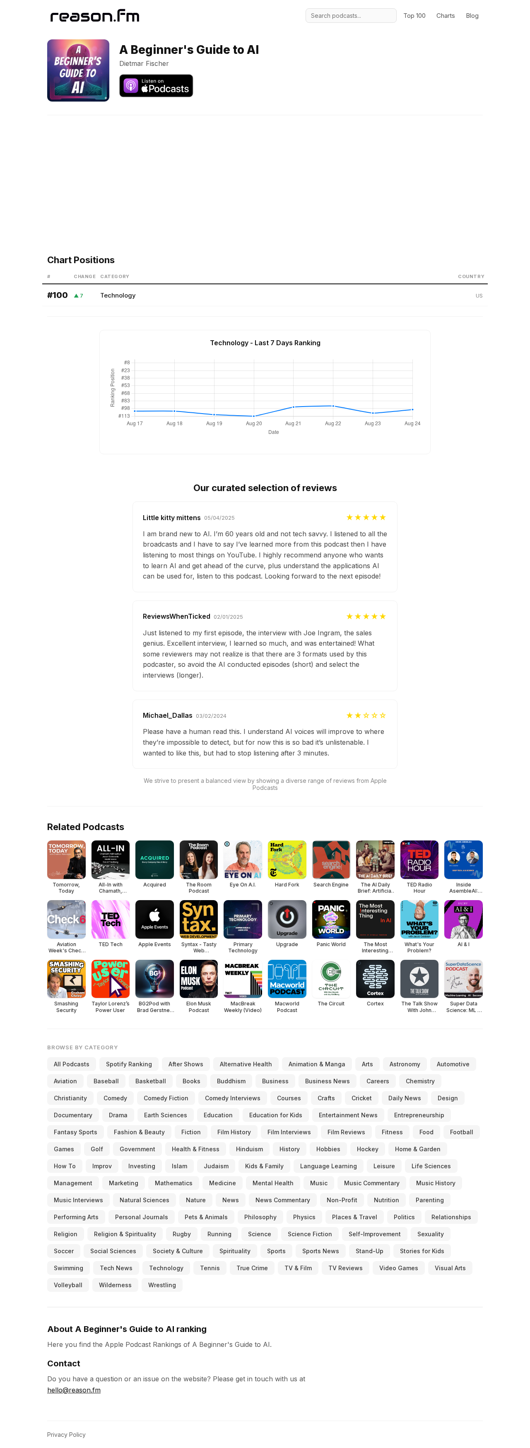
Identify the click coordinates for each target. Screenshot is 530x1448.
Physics (304, 1216)
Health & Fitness (195, 1149)
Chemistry (420, 1081)
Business (275, 1081)
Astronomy (405, 1064)
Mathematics (174, 1182)
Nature (196, 1199)
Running (219, 1233)
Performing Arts (76, 1216)
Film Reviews (346, 1132)
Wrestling (162, 1284)
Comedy (115, 1098)
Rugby (182, 1233)
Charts (445, 15)
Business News (327, 1081)
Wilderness (115, 1284)
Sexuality (430, 1233)
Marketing (123, 1182)
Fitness (392, 1132)
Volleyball (68, 1284)
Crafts (326, 1098)
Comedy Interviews (232, 1098)
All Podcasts (71, 1064)
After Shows (186, 1064)
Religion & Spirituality (125, 1233)
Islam (179, 1166)
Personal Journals (141, 1216)
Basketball (150, 1081)
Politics (404, 1216)
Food (426, 1132)
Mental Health (273, 1182)
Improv (102, 1166)
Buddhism (231, 1081)
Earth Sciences (165, 1115)
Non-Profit (342, 1199)
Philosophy (260, 1216)
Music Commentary (372, 1182)
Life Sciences (431, 1166)
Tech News (116, 1267)
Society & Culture (178, 1250)
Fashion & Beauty (139, 1132)
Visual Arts (450, 1267)
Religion (65, 1233)
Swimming (68, 1267)
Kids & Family (264, 1166)
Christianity (70, 1098)
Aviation (65, 1081)
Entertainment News (348, 1115)
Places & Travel (354, 1216)
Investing (141, 1166)
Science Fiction (310, 1233)
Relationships (451, 1216)
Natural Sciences (144, 1199)
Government (137, 1149)
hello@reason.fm (74, 1390)
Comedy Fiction (166, 1098)
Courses (289, 1098)
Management (73, 1182)
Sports (276, 1250)
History (289, 1149)
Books (191, 1081)
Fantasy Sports (75, 1132)
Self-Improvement (375, 1233)
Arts (367, 1064)
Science (259, 1233)
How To (65, 1166)
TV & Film (298, 1267)
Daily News (404, 1098)
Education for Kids (275, 1115)
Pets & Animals (206, 1216)
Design (448, 1098)
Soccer (64, 1250)
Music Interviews (78, 1199)
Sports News (320, 1250)
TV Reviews (345, 1267)
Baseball (106, 1081)
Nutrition (386, 1199)
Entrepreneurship (419, 1115)
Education (218, 1115)
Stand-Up (369, 1250)
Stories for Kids (422, 1250)
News (230, 1199)
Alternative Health (246, 1064)
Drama (118, 1115)
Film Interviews (289, 1132)
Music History (435, 1182)
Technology (118, 295)
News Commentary (282, 1199)
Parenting (430, 1199)
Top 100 (414, 15)
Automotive (453, 1064)
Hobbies (328, 1149)
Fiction (191, 1132)
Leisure (384, 1166)
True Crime (252, 1267)
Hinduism (249, 1149)
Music (319, 1182)
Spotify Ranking (129, 1064)
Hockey (367, 1149)
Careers (377, 1081)
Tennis (210, 1267)
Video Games (398, 1267)
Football (461, 1132)
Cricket (362, 1098)
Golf (97, 1149)
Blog (472, 15)
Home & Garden (418, 1149)
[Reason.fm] (94, 15)
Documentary (73, 1115)
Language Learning (328, 1166)
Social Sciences (113, 1250)
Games (64, 1149)
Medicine (222, 1182)
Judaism (216, 1166)
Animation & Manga (317, 1064)
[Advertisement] (265, 173)
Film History (234, 1132)
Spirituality (235, 1250)
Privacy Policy (66, 1434)
